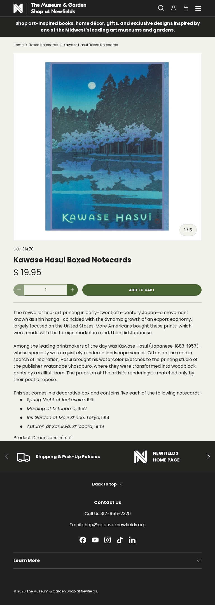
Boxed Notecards (43, 45)
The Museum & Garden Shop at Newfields (62, 591)
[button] (186, 8)
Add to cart (142, 290)
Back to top (105, 484)
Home (18, 45)
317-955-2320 (116, 513)
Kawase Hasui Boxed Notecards (91, 45)
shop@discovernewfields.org (114, 525)
